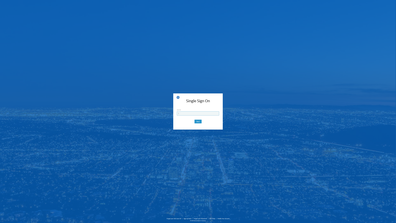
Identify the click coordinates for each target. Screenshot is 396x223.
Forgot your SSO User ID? (174, 218)
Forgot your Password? (200, 218)
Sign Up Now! (188, 218)
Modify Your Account (223, 218)
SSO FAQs (212, 218)
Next (198, 121)
